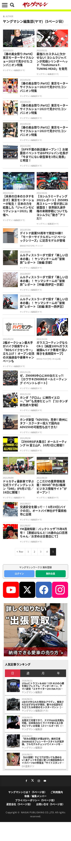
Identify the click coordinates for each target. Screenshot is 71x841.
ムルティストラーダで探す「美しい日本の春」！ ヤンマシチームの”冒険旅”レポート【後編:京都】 (44, 258)
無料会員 (50, 573)
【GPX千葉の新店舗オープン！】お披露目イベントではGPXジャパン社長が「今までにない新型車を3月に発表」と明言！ (44, 154)
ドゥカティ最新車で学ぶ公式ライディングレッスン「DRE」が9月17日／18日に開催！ (18, 486)
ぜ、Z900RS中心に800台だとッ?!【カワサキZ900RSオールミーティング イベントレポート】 (43, 379)
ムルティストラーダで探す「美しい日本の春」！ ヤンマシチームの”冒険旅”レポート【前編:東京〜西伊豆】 (44, 302)
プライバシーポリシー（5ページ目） (35, 800)
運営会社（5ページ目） (19, 804)
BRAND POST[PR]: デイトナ (31, 245)
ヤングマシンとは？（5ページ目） (27, 792)
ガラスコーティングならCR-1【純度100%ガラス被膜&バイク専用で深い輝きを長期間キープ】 (52, 348)
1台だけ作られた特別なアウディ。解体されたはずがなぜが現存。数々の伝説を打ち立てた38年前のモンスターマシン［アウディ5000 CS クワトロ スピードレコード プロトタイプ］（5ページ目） (43, 705)
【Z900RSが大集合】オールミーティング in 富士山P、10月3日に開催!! (43, 443)
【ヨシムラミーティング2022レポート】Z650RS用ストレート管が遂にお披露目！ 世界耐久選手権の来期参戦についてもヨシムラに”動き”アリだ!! (52, 207)
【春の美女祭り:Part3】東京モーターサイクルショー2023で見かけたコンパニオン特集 (44, 87)
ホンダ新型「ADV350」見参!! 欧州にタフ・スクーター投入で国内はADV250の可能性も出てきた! (44, 423)
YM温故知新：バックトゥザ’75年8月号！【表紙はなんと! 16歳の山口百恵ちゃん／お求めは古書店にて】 (44, 532)
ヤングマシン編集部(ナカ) (35, 710)
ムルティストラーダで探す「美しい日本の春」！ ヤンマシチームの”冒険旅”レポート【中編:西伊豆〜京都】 (44, 280)
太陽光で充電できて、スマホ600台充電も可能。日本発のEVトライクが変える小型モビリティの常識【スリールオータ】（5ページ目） (43, 723)
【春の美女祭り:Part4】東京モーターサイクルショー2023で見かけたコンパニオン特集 (18, 59)
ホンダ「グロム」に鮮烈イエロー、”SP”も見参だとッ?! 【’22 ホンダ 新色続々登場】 (44, 401)
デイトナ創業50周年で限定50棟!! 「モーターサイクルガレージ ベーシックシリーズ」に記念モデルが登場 (43, 236)
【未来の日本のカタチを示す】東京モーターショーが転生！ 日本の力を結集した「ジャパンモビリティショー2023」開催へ (18, 205)
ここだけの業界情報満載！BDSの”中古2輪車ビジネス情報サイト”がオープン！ (52, 486)
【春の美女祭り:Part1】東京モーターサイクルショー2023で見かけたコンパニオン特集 (44, 131)
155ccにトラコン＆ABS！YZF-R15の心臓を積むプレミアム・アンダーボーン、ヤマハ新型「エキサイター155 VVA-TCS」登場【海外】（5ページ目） (43, 686)
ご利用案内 (57, 792)
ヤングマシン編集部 (32, 692)
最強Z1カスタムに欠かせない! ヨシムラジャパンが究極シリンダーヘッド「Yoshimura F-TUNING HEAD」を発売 (52, 61)
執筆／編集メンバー (35, 796)
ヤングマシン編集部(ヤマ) (14, 70)
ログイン (19, 573)
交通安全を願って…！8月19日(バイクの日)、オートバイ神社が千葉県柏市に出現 (43, 510)
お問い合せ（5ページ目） (50, 804)
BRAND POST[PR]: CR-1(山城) (49, 359)
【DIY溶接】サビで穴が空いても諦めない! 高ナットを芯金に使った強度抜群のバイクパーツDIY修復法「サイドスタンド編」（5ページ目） (43, 760)
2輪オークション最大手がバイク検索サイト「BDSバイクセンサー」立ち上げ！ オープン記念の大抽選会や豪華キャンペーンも (18, 352)
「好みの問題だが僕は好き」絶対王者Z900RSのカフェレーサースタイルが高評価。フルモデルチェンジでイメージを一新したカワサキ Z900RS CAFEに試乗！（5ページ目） (43, 741)
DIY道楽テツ (28, 766)
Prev (21, 551)
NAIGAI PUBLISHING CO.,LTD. (38, 812)
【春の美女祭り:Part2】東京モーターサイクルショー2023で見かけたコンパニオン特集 (44, 109)
